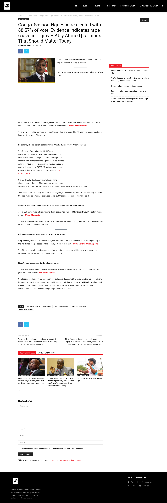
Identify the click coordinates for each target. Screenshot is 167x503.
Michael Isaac (25, 45)
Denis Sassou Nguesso (61, 306)
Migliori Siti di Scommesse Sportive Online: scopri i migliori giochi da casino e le (129, 100)
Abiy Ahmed (47, 306)
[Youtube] (140, 485)
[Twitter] (26, 51)
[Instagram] (142, 482)
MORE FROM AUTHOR (46, 353)
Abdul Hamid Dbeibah (33, 306)
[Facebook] (20, 51)
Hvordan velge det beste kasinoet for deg (126, 86)
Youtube (145, 486)
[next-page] (23, 390)
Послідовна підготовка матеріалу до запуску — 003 (129, 92)
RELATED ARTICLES (27, 353)
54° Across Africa (31, 16)
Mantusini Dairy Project (79, 306)
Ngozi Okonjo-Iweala (26, 309)
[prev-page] (19, 390)
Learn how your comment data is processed (67, 460)
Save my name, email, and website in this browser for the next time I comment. (52, 449)
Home (20, 16)
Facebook (134, 482)
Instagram (148, 482)
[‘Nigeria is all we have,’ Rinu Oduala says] (90, 367)
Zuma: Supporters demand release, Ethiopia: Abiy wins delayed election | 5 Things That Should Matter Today (31, 380)
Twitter (133, 486)
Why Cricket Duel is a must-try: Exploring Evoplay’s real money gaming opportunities (130, 79)
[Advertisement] (60, 103)
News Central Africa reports (85, 244)
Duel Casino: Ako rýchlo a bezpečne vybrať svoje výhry (129, 71)
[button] (163, 6)
